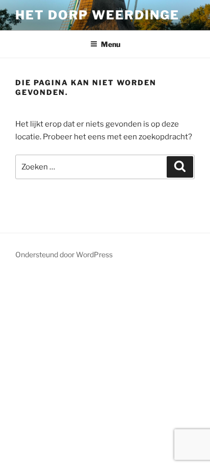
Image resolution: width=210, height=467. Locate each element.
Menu (110, 44)
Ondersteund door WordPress (64, 254)
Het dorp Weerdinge (97, 15)
